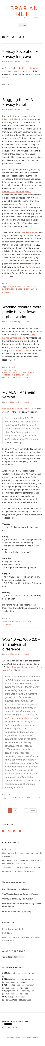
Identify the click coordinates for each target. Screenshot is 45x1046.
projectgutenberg (11, 377)
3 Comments (8, 292)
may (28, 973)
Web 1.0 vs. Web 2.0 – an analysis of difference (21, 644)
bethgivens (17, 287)
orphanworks (22, 375)
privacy (14, 289)
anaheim (16, 621)
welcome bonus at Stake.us (19, 718)
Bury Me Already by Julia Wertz (16, 889)
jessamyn (25, 61)
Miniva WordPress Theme (27, 1037)
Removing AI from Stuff (12, 929)
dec (25, 982)
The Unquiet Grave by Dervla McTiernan (20, 894)
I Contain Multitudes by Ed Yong (16, 911)
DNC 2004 (7, 933)
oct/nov (22, 1000)
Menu (23, 25)
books (12, 367)
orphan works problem (19, 350)
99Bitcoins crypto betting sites (16, 191)
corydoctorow (31, 287)
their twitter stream (30, 232)
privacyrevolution (28, 289)
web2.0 (37, 798)
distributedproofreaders (14, 372)
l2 (22, 798)
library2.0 (28, 798)
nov (21, 982)
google (30, 372)
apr (23, 973)
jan (9, 973)
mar (18, 973)
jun (33, 973)
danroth (6, 289)
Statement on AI (9, 849)
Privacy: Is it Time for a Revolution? (18, 119)
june (23, 997)
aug (7, 982)
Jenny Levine (32, 267)
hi (10, 795)
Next (33, 810)
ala (11, 85)
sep (12, 982)
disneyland (26, 621)
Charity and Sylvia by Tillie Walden (17, 899)
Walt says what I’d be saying (15, 409)
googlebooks (8, 375)
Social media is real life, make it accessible (21, 867)
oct (16, 982)
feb (13, 973)
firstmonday (14, 798)
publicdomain (27, 377)
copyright (13, 370)
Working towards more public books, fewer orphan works (22, 312)
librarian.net (22, 11)
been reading (17, 882)
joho (12, 360)
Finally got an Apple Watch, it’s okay (18, 871)
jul (3, 976)
